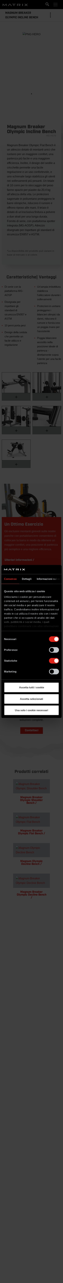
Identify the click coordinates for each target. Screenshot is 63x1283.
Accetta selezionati (31, 698)
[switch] (54, 650)
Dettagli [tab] (26, 578)
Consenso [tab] (10, 578)
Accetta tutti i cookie (31, 687)
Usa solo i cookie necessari (31, 710)
